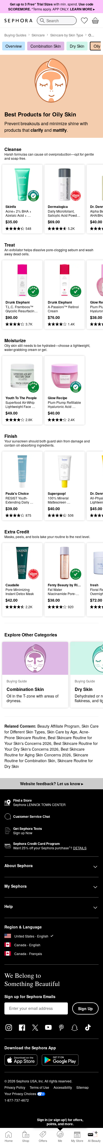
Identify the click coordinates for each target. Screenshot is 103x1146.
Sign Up (85, 1008)
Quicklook (14, 184)
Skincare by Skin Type (66, 35)
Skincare (38, 35)
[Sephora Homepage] (18, 20)
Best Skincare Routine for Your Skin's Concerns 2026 (48, 740)
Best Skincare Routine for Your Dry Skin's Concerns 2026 (51, 746)
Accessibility (63, 1087)
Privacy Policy (14, 1087)
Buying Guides (15, 35)
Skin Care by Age (62, 732)
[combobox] (57, 20)
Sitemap (82, 1087)
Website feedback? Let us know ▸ (51, 783)
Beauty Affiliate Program (58, 726)
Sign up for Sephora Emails (29, 996)
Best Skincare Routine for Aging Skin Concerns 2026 (44, 752)
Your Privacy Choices (20, 1093)
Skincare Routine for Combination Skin (46, 757)
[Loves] (84, 20)
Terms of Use (39, 1087)
